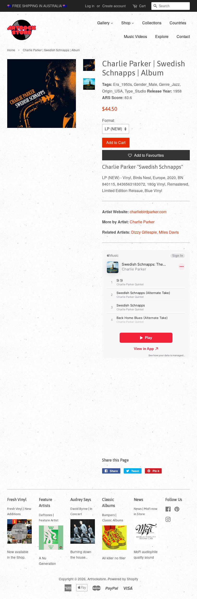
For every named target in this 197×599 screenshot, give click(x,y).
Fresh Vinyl (16, 499)
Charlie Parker (142, 222)
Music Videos (135, 36)
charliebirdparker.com (148, 211)
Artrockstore (96, 578)
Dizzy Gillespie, (145, 232)
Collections (151, 22)
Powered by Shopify (123, 578)
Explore (161, 36)
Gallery (104, 22)
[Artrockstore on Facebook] (168, 509)
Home (11, 50)
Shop (126, 22)
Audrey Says (80, 499)
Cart (142, 5)
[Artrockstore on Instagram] (168, 520)
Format (108, 120)
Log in (89, 5)
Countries (178, 22)
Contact (183, 36)
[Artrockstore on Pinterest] (176, 509)
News (138, 499)
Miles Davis (169, 232)
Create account (114, 5)
